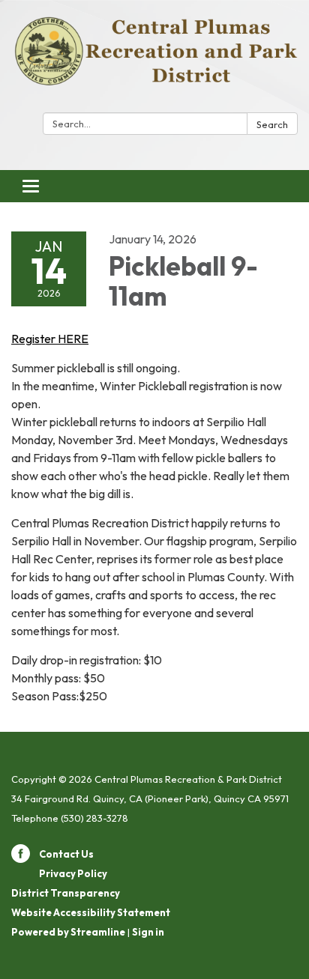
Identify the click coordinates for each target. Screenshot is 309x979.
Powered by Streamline (68, 932)
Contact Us (66, 854)
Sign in (148, 932)
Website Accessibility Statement (90, 912)
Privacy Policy (73, 873)
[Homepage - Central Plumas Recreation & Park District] (154, 59)
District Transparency (65, 893)
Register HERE (49, 338)
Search (272, 124)
